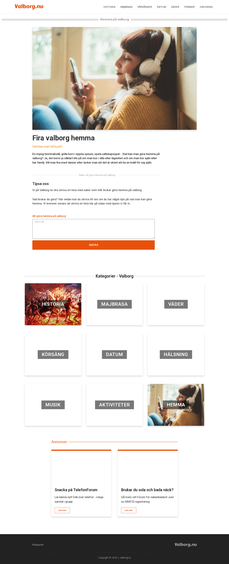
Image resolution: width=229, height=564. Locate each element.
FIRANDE (189, 6)
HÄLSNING (206, 6)
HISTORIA (109, 6)
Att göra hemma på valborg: (49, 216)
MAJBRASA (126, 6)
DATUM (161, 6)
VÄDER (175, 6)
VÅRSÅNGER (144, 6)
